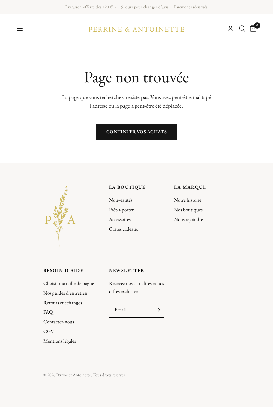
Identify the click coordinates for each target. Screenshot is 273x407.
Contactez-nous (58, 321)
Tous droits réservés (109, 375)
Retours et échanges (62, 302)
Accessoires (120, 219)
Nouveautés (120, 200)
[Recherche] (242, 29)
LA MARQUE (190, 187)
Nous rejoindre (188, 219)
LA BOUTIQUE (127, 187)
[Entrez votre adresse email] (157, 310)
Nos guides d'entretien (65, 293)
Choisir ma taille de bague (68, 283)
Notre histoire (187, 200)
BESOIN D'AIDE (63, 270)
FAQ (48, 312)
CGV (48, 331)
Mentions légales (59, 341)
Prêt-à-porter (121, 209)
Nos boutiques (188, 209)
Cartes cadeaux (123, 229)
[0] (252, 29)
